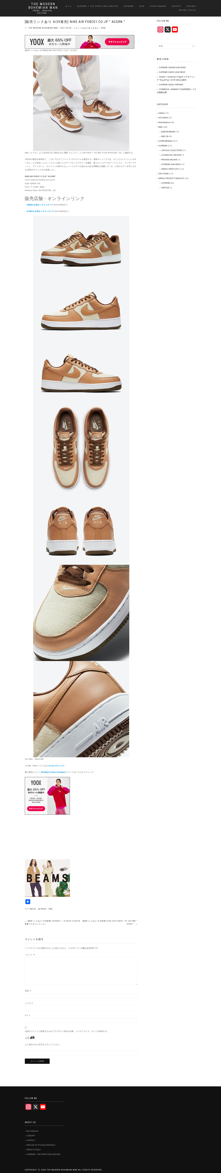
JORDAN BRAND (168, 131)
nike (50, 908)
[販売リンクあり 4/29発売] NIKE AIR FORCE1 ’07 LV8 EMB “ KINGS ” (110, 922)
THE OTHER (163, 173)
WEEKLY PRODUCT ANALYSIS (171, 178)
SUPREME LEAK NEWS (171, 164)
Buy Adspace (32, 1131)
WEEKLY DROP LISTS (170, 169)
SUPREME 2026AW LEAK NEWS (172, 67)
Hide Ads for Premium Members (40, 1145)
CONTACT (191, 6)
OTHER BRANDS (158, 6)
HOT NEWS (163, 117)
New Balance (164, 122)
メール (29, 1003)
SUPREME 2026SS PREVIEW (171, 84)
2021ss (33, 908)
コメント (30, 954)
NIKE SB (164, 136)
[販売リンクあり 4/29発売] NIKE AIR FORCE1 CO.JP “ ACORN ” (75, 22)
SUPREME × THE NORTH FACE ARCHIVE (98, 6)
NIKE (141, 6)
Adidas (161, 113)
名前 (28, 990)
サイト (28, 1015)
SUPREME (129, 6)
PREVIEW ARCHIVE (169, 159)
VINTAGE (165, 187)
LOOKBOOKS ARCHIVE (171, 155)
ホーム (69, 6)
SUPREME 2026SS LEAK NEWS (172, 72)
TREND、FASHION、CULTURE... (43, 12)
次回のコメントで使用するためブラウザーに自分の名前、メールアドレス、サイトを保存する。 (67, 1031)
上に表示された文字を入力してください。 (43, 1044)
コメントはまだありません (86, 28)
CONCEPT (176, 6)
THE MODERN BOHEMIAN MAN (43, 5)
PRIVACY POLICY (187, 10)
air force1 (42, 908)
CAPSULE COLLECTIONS (171, 150)
